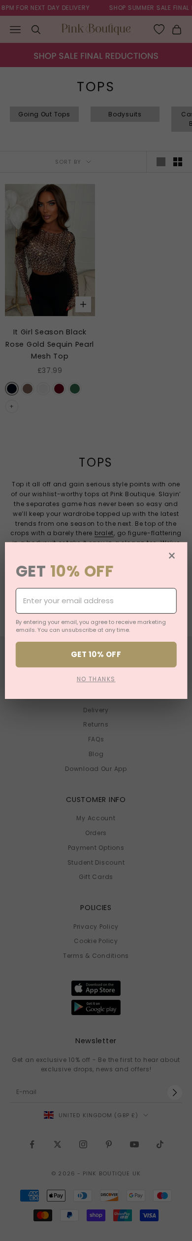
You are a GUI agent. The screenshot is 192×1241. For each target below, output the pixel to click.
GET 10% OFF (96, 654)
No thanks (96, 679)
